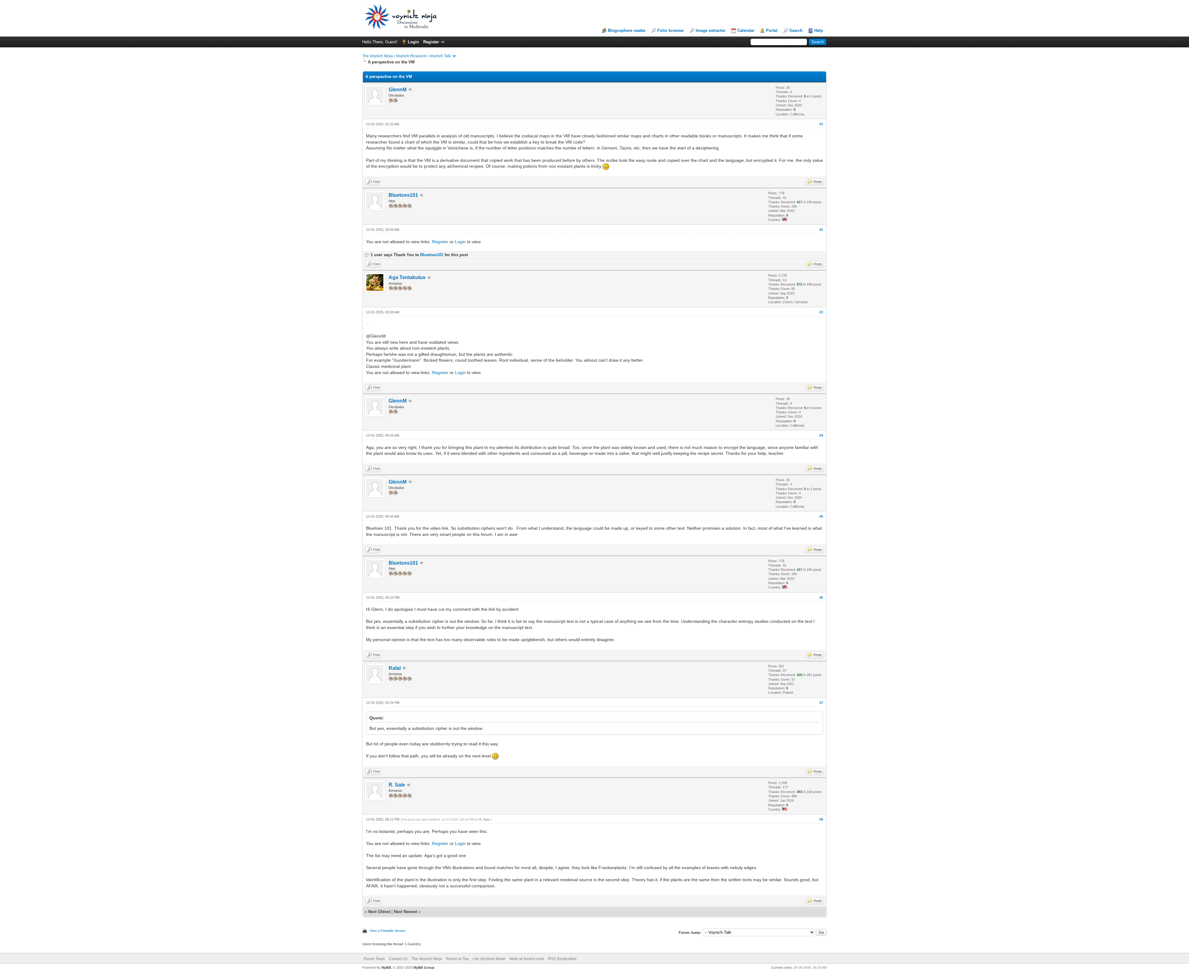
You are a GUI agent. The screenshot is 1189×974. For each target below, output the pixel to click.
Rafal (395, 668)
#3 (821, 312)
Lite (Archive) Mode (489, 959)
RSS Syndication (562, 959)
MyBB (386, 967)
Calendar (745, 30)
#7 (821, 703)
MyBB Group (423, 967)
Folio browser (670, 30)
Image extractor (710, 30)
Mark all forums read (527, 959)
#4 (821, 435)
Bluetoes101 (403, 195)
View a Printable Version (388, 931)
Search (796, 30)
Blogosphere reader (627, 30)
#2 (821, 229)
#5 (821, 516)
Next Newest (405, 911)
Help (818, 30)
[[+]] (366, 254)
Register (431, 42)
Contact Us (398, 959)
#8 (821, 819)
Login (413, 42)
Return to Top (457, 959)
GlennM (398, 89)
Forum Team (374, 959)
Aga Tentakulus (407, 277)
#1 (821, 124)
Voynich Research (411, 56)
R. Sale (397, 784)
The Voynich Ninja (377, 56)
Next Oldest (379, 911)
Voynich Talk (440, 56)
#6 (821, 597)
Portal (771, 30)
